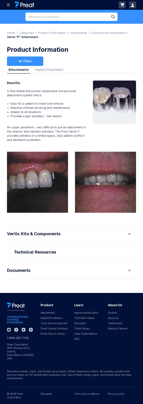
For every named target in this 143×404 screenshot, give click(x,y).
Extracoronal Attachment (108, 33)
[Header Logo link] (24, 5)
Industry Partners (118, 328)
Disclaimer (47, 393)
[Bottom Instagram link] (31, 330)
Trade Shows (82, 328)
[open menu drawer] (8, 5)
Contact (112, 312)
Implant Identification (86, 312)
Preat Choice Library (53, 333)
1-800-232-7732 (18, 338)
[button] (71, 233)
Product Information (52, 33)
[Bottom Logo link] (16, 307)
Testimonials (115, 323)
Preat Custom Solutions (54, 328)
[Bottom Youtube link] (9, 330)
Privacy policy (116, 393)
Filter (27, 61)
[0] (122, 4)
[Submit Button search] (114, 17)
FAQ (76, 338)
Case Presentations (85, 333)
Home (11, 33)
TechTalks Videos (84, 317)
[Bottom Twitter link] (23, 330)
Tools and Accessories (54, 323)
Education (80, 323)
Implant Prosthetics (52, 317)
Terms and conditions (86, 393)
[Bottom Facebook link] (16, 330)
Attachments (78, 33)
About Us (113, 317)
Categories (27, 33)
